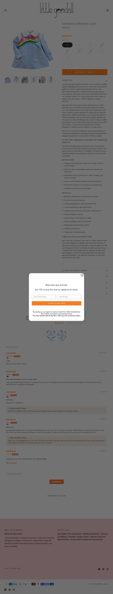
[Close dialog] (82, 275)
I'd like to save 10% (56, 303)
